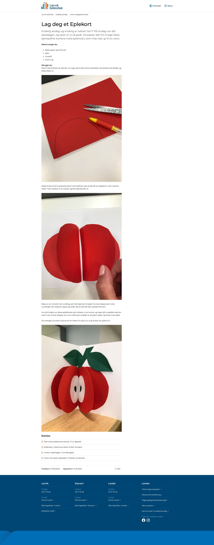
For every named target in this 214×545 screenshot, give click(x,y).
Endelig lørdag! (62, 14)
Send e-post (47, 500)
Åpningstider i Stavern (85, 505)
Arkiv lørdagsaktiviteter (79, 14)
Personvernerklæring (151, 495)
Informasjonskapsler (151, 489)
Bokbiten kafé (48, 511)
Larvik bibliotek (47, 14)
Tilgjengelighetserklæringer (154, 500)
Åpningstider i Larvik (50, 505)
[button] (155, 6)
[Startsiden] (52, 5)
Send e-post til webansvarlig (155, 511)
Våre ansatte (147, 506)
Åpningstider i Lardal (117, 505)
